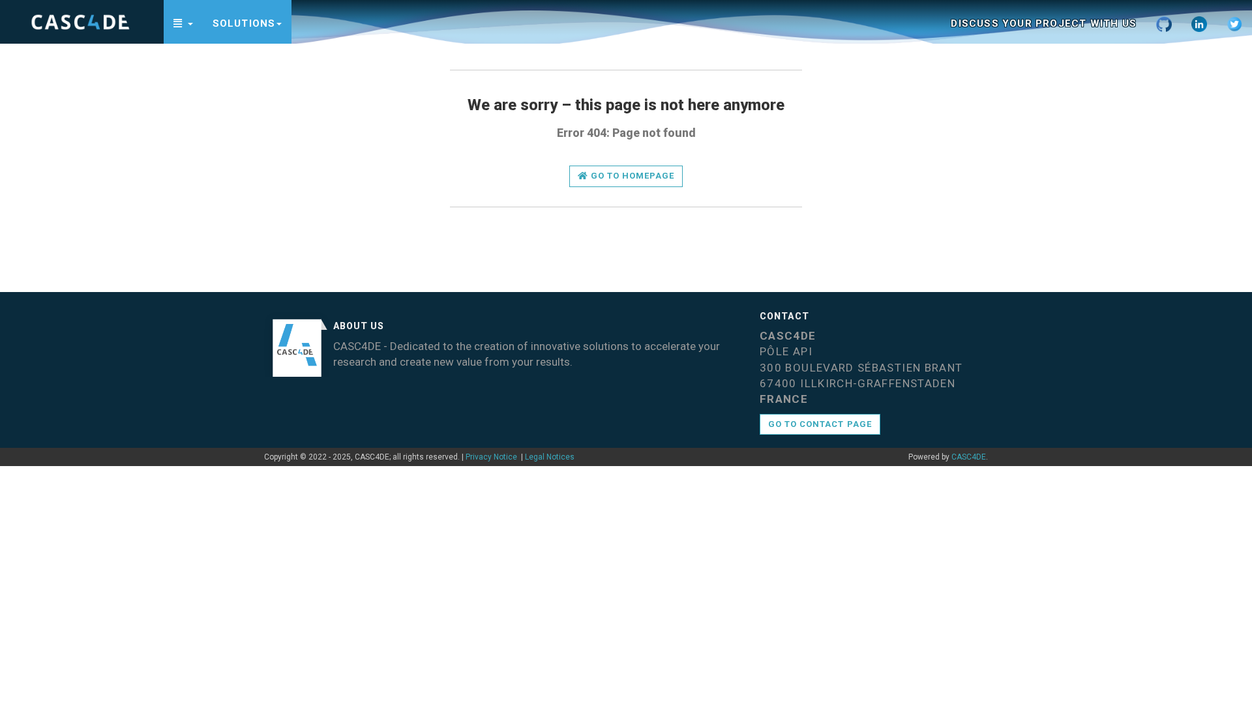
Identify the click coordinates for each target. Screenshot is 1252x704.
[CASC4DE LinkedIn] (1199, 21)
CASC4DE (968, 457)
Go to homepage (631, 176)
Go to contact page (820, 424)
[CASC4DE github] (1164, 21)
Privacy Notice (491, 457)
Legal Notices (549, 457)
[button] (183, 21)
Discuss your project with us (1044, 23)
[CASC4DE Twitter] (1234, 21)
